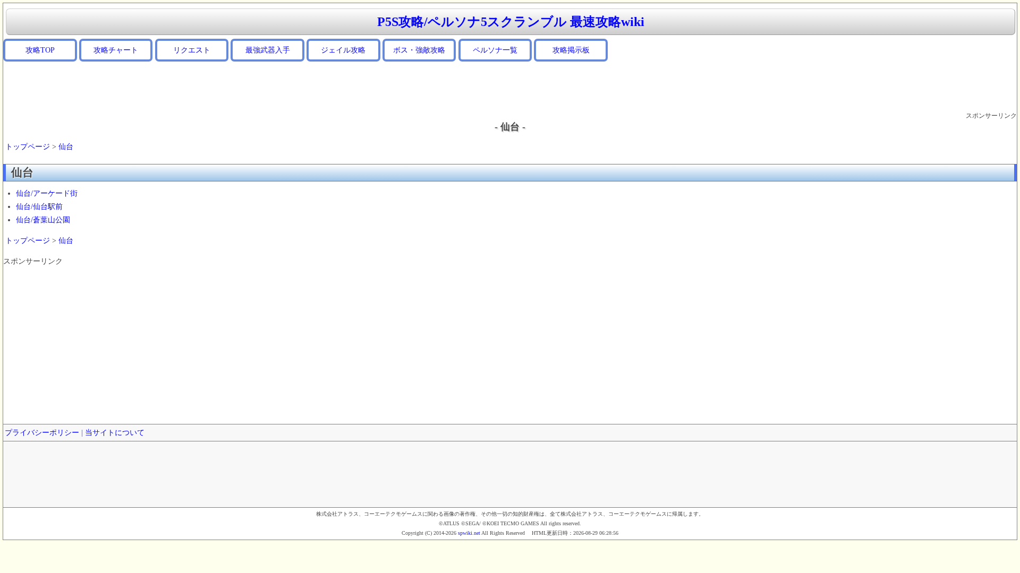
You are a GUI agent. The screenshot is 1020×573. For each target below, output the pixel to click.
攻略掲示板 (571, 50)
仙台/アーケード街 (47, 193)
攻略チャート (116, 50)
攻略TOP (40, 50)
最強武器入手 (267, 50)
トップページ (27, 147)
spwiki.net (469, 533)
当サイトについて (114, 433)
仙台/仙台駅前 (39, 207)
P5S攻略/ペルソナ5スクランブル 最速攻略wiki (510, 22)
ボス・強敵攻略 (419, 50)
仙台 (65, 147)
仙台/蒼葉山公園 (43, 220)
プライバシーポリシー (42, 433)
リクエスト (191, 50)
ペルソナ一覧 (495, 50)
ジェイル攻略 (343, 50)
